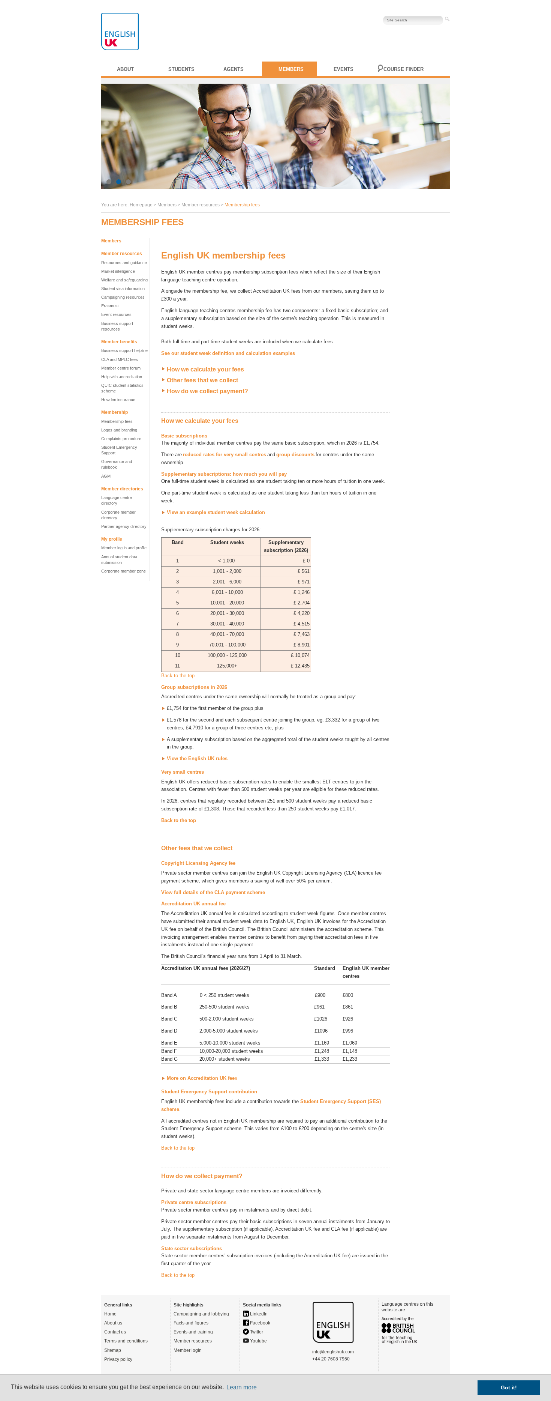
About (125, 69)
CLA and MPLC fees (119, 359)
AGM (106, 476)
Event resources (116, 314)
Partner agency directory (124, 526)
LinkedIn (258, 1314)
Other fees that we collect (202, 380)
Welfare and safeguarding (124, 280)
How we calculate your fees (205, 369)
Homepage (141, 204)
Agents (233, 69)
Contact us (115, 1332)
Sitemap (112, 1350)
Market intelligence (118, 271)
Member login (188, 1350)
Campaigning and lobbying (201, 1314)
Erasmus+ (110, 306)
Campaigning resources (123, 297)
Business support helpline (124, 350)
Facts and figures (191, 1323)
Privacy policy (118, 1359)
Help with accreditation (121, 376)
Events (343, 69)
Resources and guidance (124, 262)
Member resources (193, 1341)
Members (291, 69)
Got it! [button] (509, 1387)
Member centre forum (121, 368)
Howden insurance (118, 399)
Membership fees (117, 421)
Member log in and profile (124, 548)
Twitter (256, 1332)
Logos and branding (119, 430)
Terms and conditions (126, 1341)
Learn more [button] (241, 1387)
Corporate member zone (123, 571)
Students (181, 69)
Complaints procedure (121, 438)
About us (113, 1323)
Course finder (403, 69)
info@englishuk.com (333, 1351)
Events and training (193, 1332)
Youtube (258, 1341)
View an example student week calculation (216, 512)
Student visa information (123, 288)
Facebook (259, 1323)
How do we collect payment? (207, 391)
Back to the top (178, 675)
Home (110, 1314)
